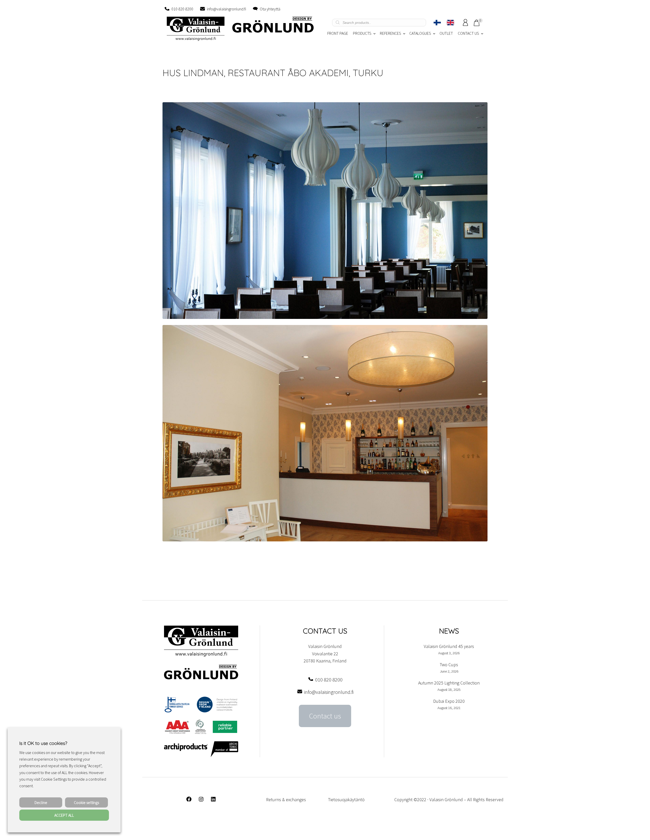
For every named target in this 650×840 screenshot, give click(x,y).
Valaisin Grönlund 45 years (449, 646)
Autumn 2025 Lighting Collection (449, 683)
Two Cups (449, 664)
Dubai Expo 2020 (449, 701)
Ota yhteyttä (270, 8)
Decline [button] (41, 802)
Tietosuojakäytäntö (346, 799)
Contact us (325, 716)
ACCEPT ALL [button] (64, 815)
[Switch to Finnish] (437, 22)
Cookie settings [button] (86, 802)
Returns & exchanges (286, 799)
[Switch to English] (450, 22)
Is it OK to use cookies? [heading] (43, 743)
